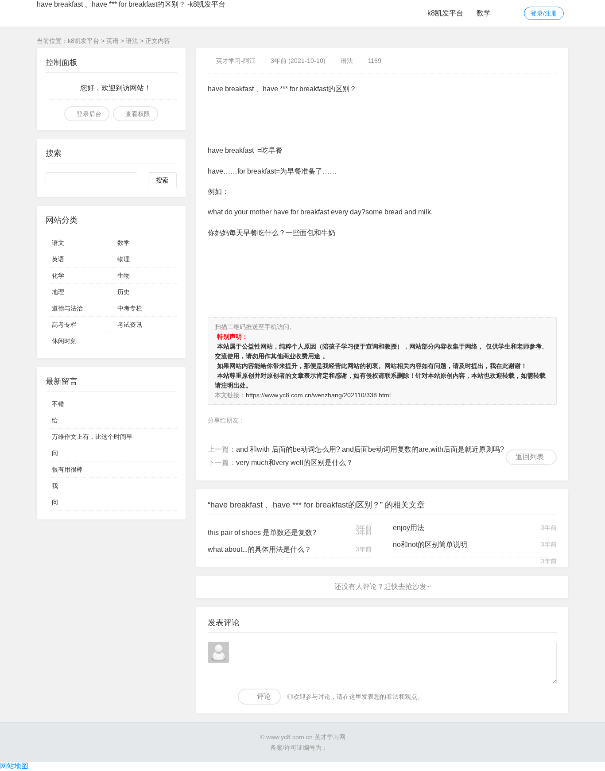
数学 (484, 13)
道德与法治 (67, 308)
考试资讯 (129, 324)
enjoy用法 (408, 527)
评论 (264, 696)
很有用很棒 (67, 469)
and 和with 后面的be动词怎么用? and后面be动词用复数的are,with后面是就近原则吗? (370, 449)
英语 (112, 40)
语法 (132, 40)
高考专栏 (64, 324)
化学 (58, 275)
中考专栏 (129, 308)
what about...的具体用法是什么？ (259, 549)
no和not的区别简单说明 (430, 544)
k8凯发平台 (445, 13)
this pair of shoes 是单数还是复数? (262, 532)
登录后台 (89, 113)
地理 (58, 291)
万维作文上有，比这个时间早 (92, 436)
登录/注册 (544, 13)
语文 (58, 242)
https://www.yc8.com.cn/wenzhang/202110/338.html (318, 395)
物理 (123, 259)
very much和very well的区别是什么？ (294, 462)
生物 (123, 275)
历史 (123, 291)
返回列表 (530, 457)
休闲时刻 (64, 341)
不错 (58, 403)
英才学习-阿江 (236, 60)
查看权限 (137, 113)
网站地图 (14, 766)
